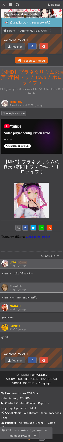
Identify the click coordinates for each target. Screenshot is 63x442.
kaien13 (15, 326)
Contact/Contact (26, 403)
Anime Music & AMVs (25, 14)
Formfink (16, 286)
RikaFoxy (16, 102)
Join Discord (30, 413)
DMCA (32, 408)
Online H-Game (45, 423)
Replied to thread (33, 60)
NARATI (15, 306)
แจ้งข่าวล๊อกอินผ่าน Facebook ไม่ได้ (29, 22)
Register (56, 4)
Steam (44, 413)
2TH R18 (25, 398)
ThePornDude (25, 423)
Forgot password (17, 408)
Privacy (13, 398)
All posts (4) (49, 256)
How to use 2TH (22, 393)
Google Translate (14, 113)
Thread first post (26, 105)
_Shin (14, 262)
